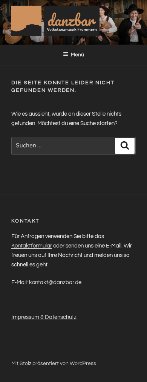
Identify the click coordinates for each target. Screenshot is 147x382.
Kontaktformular (31, 246)
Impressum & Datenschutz (44, 317)
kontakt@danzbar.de (55, 282)
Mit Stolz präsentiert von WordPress (53, 363)
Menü (77, 54)
